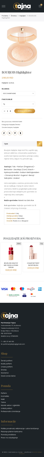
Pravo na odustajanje (9, 438)
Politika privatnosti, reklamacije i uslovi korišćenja (20, 428)
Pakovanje (7, 99)
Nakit (3, 399)
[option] (22, 46)
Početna (5, 16)
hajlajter (16, 127)
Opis (6, 144)
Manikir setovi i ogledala (10, 405)
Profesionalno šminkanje (10, 411)
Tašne (3, 402)
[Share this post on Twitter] (9, 133)
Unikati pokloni (6, 408)
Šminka (14, 16)
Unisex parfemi (7, 367)
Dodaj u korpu (25, 111)
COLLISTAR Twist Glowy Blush (33, 264)
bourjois (10, 127)
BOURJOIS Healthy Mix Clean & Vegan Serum (11, 265)
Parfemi (4, 393)
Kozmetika (5, 396)
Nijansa (5, 89)
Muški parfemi (6, 364)
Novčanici (5, 373)
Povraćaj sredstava (8, 435)
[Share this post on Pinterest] (15, 133)
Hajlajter (22, 16)
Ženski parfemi (6, 361)
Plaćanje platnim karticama (11, 432)
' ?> (6, 6)
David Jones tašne (8, 376)
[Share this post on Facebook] (4, 133)
